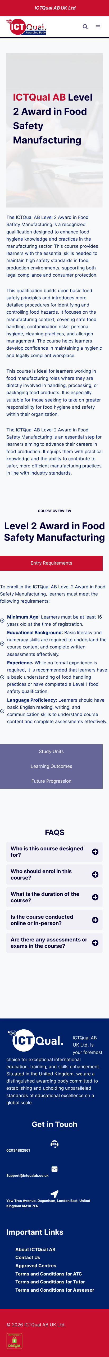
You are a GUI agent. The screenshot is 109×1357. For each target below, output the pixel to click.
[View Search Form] (85, 27)
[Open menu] (98, 27)
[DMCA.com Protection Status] (54, 1341)
